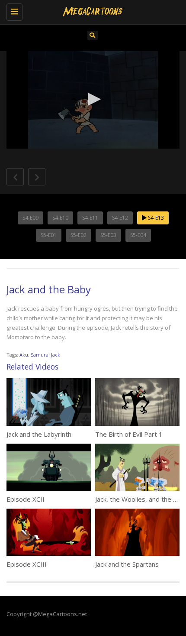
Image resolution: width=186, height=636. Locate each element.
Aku (23, 354)
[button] (93, 99)
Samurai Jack (45, 354)
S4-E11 (90, 217)
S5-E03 (108, 235)
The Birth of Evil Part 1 (129, 434)
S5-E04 (138, 235)
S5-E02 (79, 235)
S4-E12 (120, 217)
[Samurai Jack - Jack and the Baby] (91, 11)
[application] (93, 100)
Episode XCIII (26, 564)
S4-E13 (155, 217)
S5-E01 (49, 235)
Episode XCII (25, 499)
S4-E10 (60, 217)
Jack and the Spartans (127, 564)
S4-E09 (30, 217)
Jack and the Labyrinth (38, 434)
